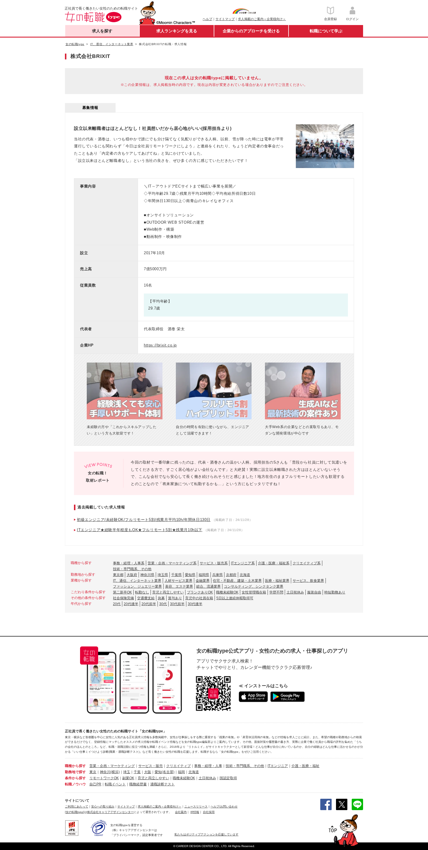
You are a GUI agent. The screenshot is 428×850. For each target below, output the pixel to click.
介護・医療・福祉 (305, 766)
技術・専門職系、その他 (132, 569)
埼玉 (126, 772)
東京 (92, 772)
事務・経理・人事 (208, 766)
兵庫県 (217, 575)
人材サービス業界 (178, 581)
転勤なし (142, 592)
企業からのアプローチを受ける (251, 31)
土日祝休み (295, 592)
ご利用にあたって (76, 806)
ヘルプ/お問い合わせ (224, 806)
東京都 (118, 575)
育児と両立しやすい (168, 592)
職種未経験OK (227, 592)
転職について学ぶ (326, 31)
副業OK (128, 778)
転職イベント (115, 784)
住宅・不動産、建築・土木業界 (237, 581)
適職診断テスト (162, 784)
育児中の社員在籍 (199, 598)
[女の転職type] (74, 812)
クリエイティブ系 (307, 563)
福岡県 (204, 575)
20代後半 (131, 604)
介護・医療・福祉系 (273, 563)
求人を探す (102, 31)
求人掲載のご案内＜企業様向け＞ (262, 19)
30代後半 (195, 604)
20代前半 (149, 604)
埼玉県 (163, 575)
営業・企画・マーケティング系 (172, 563)
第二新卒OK (122, 592)
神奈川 (105, 772)
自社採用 (209, 812)
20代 (117, 604)
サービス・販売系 (214, 563)
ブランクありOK (200, 592)
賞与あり (175, 598)
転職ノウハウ (75, 784)
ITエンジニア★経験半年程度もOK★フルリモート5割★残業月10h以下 (139, 530)
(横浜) (115, 772)
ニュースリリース (196, 806)
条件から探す (75, 778)
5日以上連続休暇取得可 (234, 598)
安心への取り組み (102, 806)
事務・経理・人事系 (128, 563)
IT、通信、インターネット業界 (137, 581)
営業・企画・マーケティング (112, 766)
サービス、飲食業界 (308, 581)
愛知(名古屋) (164, 772)
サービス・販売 (150, 766)
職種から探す (75, 766)
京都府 (231, 575)
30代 (163, 604)
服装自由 (314, 592)
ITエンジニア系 (243, 563)
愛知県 (190, 575)
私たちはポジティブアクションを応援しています (206, 834)
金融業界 (203, 581)
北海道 (245, 575)
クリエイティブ (178, 766)
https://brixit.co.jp (160, 345)
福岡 (181, 772)
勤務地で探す (75, 772)
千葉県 (176, 575)
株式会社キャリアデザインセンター (110, 812)
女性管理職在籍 (254, 592)
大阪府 (132, 575)
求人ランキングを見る (176, 31)
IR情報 (194, 812)
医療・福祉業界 (277, 581)
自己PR (95, 784)
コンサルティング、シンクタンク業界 (253, 586)
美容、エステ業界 (179, 586)
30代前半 (177, 604)
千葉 (137, 772)
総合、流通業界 (208, 586)
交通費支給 (146, 598)
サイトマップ (225, 19)
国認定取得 (228, 778)
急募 (161, 598)
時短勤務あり (334, 592)
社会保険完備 (123, 598)
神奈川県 (147, 575)
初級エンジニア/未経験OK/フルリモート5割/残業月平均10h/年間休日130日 (144, 519)
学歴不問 (276, 592)
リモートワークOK (104, 778)
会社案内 (181, 812)
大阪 (147, 772)
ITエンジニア (278, 766)
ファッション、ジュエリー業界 (137, 586)
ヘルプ (207, 19)
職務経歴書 (138, 784)
